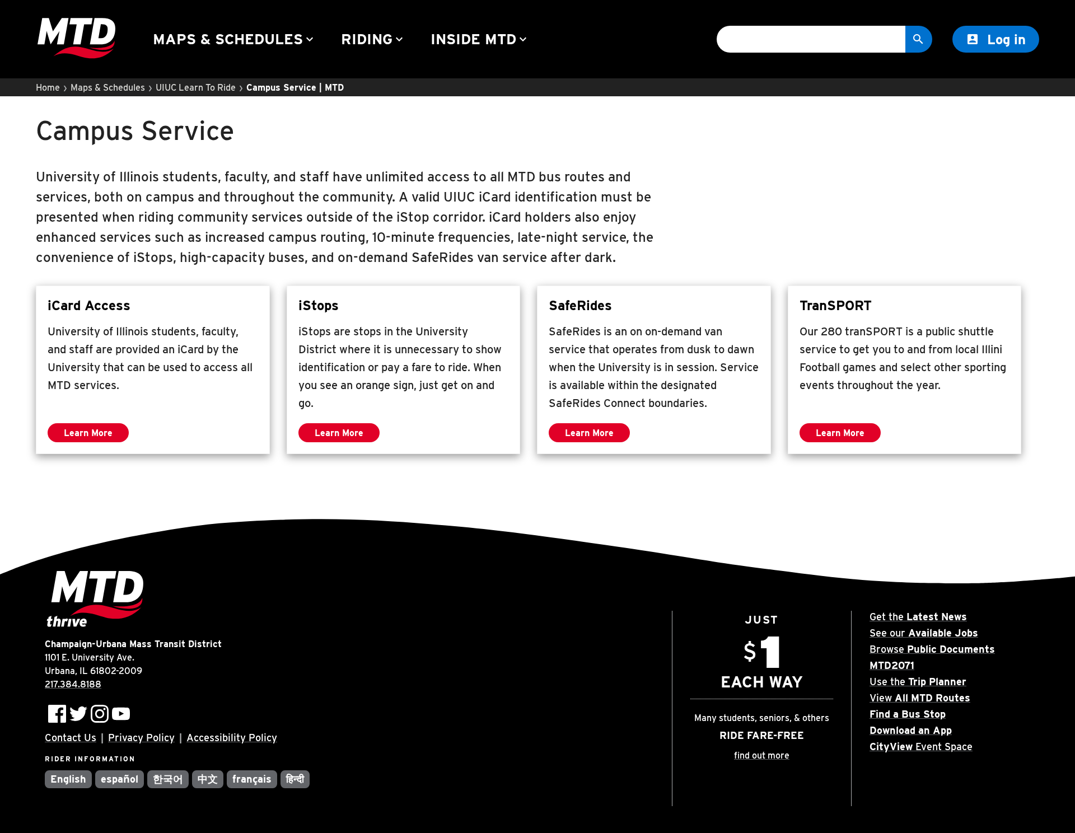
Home (48, 87)
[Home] (76, 39)
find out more (761, 755)
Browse (932, 649)
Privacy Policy (141, 737)
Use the (918, 681)
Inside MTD (480, 39)
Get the (918, 617)
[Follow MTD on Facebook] (57, 714)
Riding (373, 39)
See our (924, 633)
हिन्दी (295, 779)
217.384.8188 (73, 684)
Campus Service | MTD (295, 87)
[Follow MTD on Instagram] (100, 714)
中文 (208, 779)
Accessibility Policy (231, 737)
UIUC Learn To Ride (196, 87)
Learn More (96, 435)
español (119, 779)
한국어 (168, 779)
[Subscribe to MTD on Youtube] (121, 714)
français (252, 779)
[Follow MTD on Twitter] (78, 714)
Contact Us (70, 737)
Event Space (921, 746)
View (920, 698)
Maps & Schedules (234, 39)
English (68, 779)
